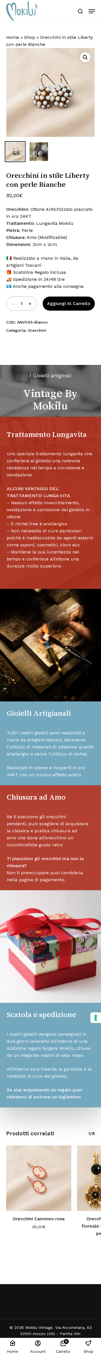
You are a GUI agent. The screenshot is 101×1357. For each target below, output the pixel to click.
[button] (92, 11)
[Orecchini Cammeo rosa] (39, 1178)
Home (12, 37)
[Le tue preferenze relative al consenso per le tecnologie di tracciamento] (95, 1017)
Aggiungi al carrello (68, 303)
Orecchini (37, 330)
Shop (29, 37)
